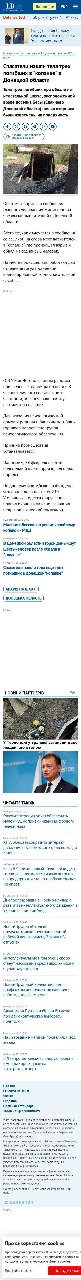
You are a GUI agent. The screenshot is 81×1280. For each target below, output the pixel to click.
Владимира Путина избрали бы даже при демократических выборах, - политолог (36, 1016)
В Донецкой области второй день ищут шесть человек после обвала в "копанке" (39, 549)
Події (45, 53)
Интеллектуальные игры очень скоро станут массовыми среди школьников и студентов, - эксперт (39, 963)
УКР (64, 6)
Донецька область (23, 598)
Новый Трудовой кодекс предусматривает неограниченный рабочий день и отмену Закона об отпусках (34, 934)
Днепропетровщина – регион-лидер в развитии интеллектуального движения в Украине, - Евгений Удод (40, 905)
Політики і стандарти (19, 1106)
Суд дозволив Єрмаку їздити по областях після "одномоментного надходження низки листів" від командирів (53, 41)
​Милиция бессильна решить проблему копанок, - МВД (39, 527)
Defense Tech (14, 17)
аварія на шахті (21, 589)
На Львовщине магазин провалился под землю (39, 1039)
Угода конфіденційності (21, 1111)
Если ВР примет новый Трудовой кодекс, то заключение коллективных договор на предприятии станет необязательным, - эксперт (40, 876)
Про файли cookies (18, 1271)
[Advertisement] (40, 334)
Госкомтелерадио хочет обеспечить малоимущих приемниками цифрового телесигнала (38, 821)
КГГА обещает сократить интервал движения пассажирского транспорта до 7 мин (40, 847)
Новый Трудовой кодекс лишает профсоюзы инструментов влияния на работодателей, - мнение (38, 989)
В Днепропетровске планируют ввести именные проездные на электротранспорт (38, 1063)
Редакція (10, 1101)
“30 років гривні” (46, 17)
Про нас (9, 1086)
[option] (40, 35)
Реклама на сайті (16, 1090)
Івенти (8, 1095)
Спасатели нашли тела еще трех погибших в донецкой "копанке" (33, 570)
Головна (9, 53)
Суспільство (28, 53)
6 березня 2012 (64, 53)
